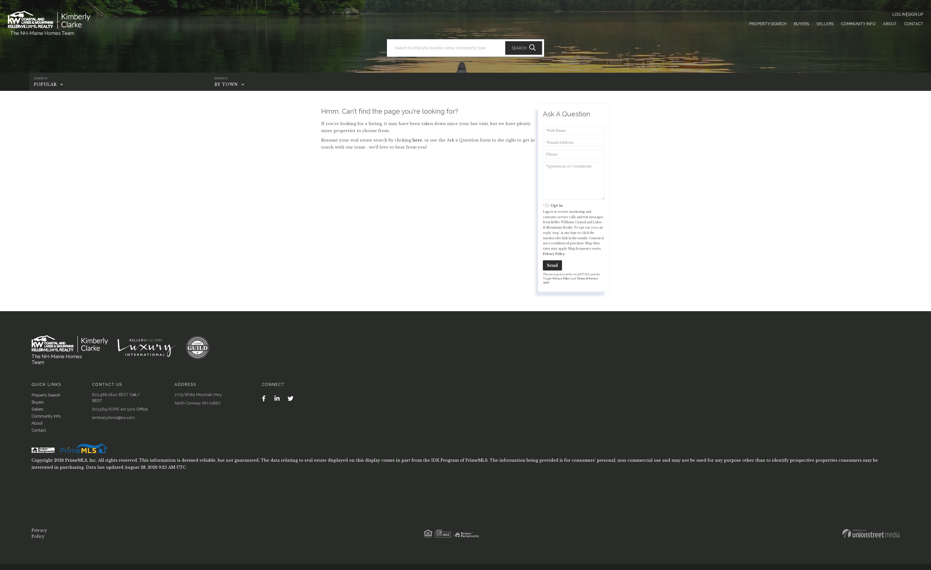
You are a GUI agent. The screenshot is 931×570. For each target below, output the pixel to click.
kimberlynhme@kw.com (113, 417)
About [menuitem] (890, 24)
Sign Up (915, 14)
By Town (226, 84)
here (417, 140)
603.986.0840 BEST (110, 394)
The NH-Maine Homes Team (42, 33)
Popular (45, 84)
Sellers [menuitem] (825, 24)
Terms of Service (587, 278)
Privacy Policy (554, 254)
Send (552, 265)
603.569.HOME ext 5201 (114, 409)
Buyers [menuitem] (801, 24)
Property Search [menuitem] (768, 24)
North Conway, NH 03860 (198, 403)
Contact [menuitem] (913, 24)
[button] (523, 48)
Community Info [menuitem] (858, 24)
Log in (899, 14)
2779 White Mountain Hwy (198, 394)
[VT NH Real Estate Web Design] (870, 533)
